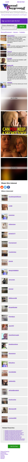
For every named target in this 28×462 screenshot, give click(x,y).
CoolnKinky (12, 252)
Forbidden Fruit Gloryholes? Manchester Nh (13, 430)
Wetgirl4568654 (14, 270)
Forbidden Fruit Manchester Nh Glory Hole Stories (15, 438)
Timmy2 (9, 51)
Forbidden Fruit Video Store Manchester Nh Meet (14, 439)
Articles (2, 458)
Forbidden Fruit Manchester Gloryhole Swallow (14, 432)
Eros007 (9, 58)
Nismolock (12, 353)
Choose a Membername (8, 25)
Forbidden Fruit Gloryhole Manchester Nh (13, 431)
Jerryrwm (12, 279)
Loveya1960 (12, 418)
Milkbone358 (13, 298)
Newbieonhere (13, 344)
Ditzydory (12, 362)
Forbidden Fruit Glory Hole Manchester (12, 435)
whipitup (9, 82)
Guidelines (3, 452)
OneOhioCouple (14, 335)
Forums (2, 455)
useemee (11, 215)
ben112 (11, 289)
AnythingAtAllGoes (15, 196)
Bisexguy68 (12, 409)
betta (8, 44)
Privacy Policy (4, 454)
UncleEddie (12, 372)
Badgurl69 (10, 65)
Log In (7, 1)
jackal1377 (12, 233)
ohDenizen (12, 224)
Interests (2, 456)
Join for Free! (21, 1)
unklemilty (12, 381)
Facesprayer (13, 243)
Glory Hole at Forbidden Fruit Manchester (13, 437)
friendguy (12, 316)
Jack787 (11, 326)
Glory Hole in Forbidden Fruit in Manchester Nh (14, 434)
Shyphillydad (13, 307)
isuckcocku (12, 399)
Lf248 (10, 206)
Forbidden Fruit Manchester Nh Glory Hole (13, 436)
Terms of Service (4, 451)
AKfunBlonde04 (14, 390)
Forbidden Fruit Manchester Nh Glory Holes (13, 433)
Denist (11, 261)
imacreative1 (10, 35)
